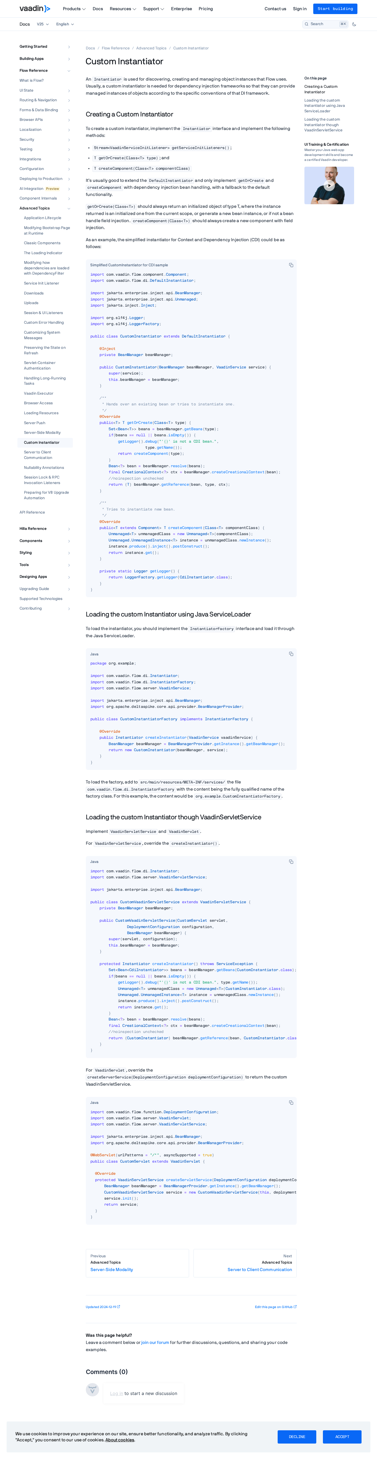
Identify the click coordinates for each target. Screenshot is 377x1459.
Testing (26, 149)
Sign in (300, 9)
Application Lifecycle (42, 218)
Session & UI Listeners (43, 313)
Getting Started (33, 47)
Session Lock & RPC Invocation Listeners (42, 480)
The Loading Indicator (43, 253)
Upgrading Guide (34, 589)
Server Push (34, 423)
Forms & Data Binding (39, 110)
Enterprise (181, 9)
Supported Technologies (41, 599)
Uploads (31, 303)
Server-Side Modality (42, 433)
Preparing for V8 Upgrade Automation (46, 495)
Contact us (275, 9)
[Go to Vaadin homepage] (35, 9)
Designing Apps (33, 577)
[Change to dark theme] (354, 24)
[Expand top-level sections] (65, 40)
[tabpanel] (191, 434)
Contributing (31, 609)
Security (27, 140)
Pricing (206, 9)
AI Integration (31, 189)
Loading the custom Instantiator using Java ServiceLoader (324, 106)
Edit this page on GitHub (274, 1307)
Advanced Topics (35, 208)
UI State (26, 90)
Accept (342, 1437)
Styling (26, 553)
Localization (30, 130)
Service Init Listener (41, 283)
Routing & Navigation (38, 100)
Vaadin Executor (38, 393)
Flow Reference (34, 71)
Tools (24, 565)
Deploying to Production (41, 179)
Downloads (34, 293)
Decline (297, 1437)
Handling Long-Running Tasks (45, 381)
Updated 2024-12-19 (101, 1307)
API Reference (32, 512)
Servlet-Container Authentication (39, 366)
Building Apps (32, 59)
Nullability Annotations (44, 468)
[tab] (129, 265)
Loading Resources (41, 413)
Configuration (32, 169)
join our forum (155, 1342)
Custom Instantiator (41, 443)
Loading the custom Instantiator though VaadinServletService (323, 125)
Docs (98, 9)
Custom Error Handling (44, 323)
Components (31, 541)
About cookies (119, 1440)
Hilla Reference (33, 529)
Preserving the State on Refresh (45, 350)
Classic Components (42, 243)
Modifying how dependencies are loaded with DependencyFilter (46, 268)
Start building (335, 9)
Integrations (30, 159)
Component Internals (38, 198)
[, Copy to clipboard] (291, 265)
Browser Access (38, 403)
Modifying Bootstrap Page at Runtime (47, 230)
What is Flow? (32, 81)
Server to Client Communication (38, 455)
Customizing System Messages (42, 335)
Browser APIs (31, 120)
